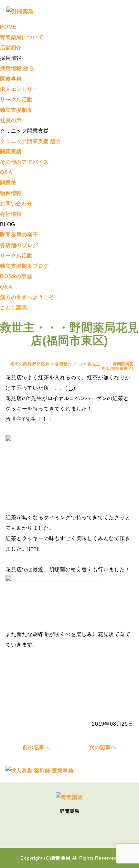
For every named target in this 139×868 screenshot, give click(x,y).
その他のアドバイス (24, 162)
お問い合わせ (16, 203)
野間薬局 (60, 858)
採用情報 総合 (17, 68)
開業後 (8, 183)
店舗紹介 (11, 47)
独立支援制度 (16, 110)
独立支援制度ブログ (24, 266)
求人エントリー (19, 89)
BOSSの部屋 (16, 276)
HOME (8, 27)
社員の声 (11, 120)
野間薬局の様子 (19, 235)
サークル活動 (16, 99)
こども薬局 (13, 307)
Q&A (6, 172)
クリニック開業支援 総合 (30, 141)
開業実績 (11, 151)
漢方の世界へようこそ (27, 297)
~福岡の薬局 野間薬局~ (30, 364)
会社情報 (11, 214)
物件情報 (11, 193)
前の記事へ (36, 747)
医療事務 (11, 79)
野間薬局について (21, 37)
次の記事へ (102, 747)
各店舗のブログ (19, 245)
